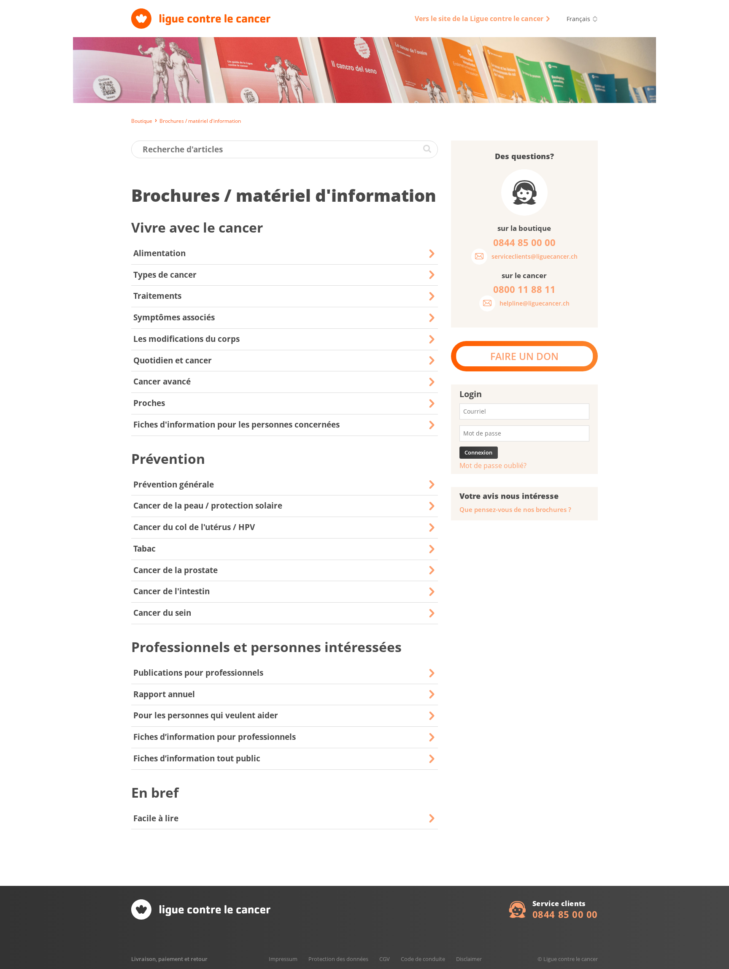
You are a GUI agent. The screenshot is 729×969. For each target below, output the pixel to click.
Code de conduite (423, 959)
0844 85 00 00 (565, 914)
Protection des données (338, 959)
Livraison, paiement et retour (169, 959)
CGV (384, 959)
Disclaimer (469, 959)
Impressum (283, 959)
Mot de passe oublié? (492, 465)
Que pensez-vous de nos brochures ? (515, 509)
